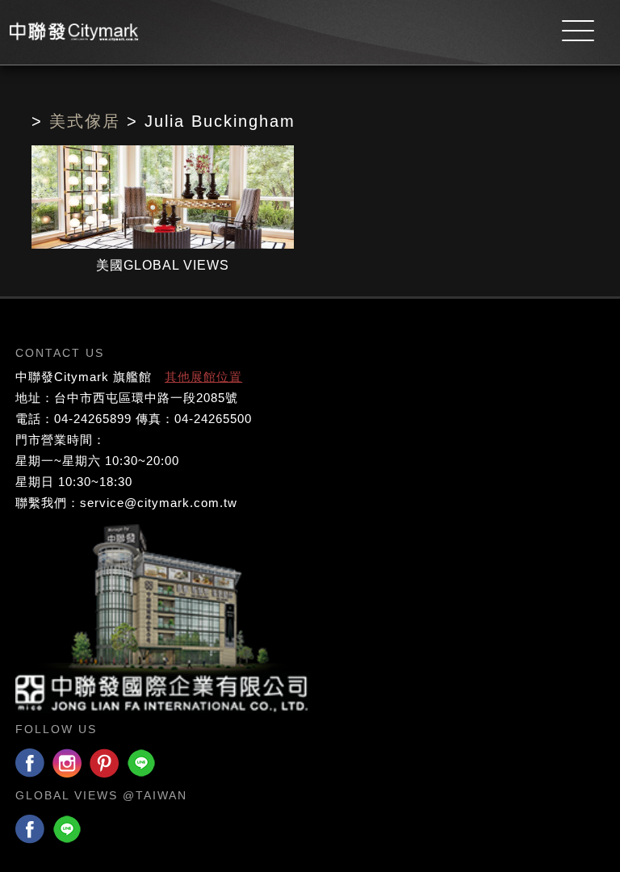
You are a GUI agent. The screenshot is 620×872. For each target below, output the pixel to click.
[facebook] (29, 764)
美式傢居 (84, 121)
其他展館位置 (203, 377)
